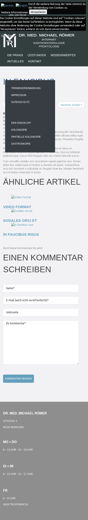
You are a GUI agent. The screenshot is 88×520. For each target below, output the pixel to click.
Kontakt (35, 61)
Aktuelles (15, 61)
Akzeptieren (38, 11)
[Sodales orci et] (21, 210)
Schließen (6, 35)
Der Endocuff (21, 123)
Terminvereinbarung (26, 88)
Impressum (18, 95)
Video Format (17, 207)
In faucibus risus (21, 234)
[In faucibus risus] (22, 224)
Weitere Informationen (14, 12)
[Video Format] (21, 196)
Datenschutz (20, 102)
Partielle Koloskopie (26, 136)
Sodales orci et (20, 221)
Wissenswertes (63, 55)
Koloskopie (19, 129)
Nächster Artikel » (71, 104)
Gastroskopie (20, 143)
